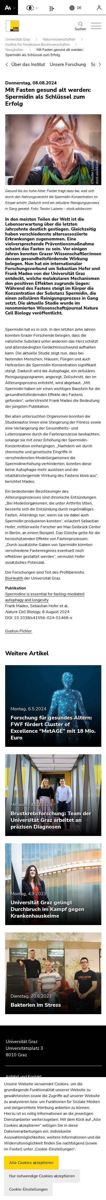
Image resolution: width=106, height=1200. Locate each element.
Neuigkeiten (14, 49)
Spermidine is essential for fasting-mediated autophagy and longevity (44, 597)
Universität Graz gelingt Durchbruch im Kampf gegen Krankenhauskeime (47, 909)
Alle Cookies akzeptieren (31, 1162)
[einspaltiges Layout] (53, 7)
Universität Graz (18, 39)
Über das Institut (28, 64)
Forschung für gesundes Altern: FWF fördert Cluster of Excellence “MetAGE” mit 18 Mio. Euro (53, 727)
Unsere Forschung (68, 64)
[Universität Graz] (12, 27)
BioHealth (14, 578)
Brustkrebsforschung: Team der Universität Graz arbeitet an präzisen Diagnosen (51, 820)
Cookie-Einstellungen (28, 1189)
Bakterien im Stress (36, 1005)
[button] (9, 7)
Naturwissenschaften (59, 39)
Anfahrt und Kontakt (24, 1076)
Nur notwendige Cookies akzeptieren (42, 1176)
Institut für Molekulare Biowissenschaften (38, 44)
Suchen (80, 29)
